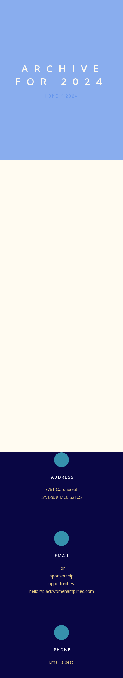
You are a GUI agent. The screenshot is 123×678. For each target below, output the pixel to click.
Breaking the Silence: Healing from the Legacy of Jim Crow (61, 171)
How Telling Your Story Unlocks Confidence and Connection (64, 274)
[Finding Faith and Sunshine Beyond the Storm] (61, 195)
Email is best (61, 662)
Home (52, 96)
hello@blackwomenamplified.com (61, 591)
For (61, 568)
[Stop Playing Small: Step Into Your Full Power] (61, 209)
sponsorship (61, 576)
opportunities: (61, 583)
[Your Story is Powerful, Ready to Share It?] (61, 264)
